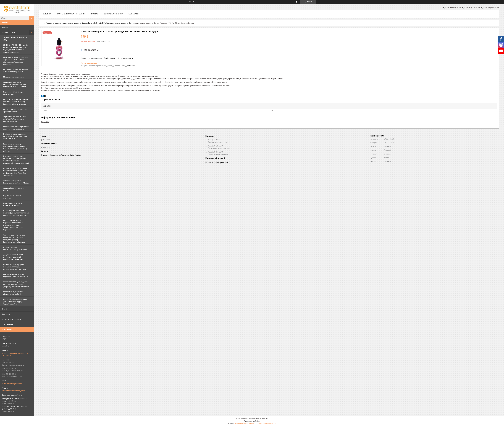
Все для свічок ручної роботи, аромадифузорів (15, 110)
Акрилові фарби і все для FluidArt (13, 189)
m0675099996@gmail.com (12, 383)
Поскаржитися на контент (245, 423)
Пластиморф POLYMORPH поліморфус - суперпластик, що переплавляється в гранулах (16, 212)
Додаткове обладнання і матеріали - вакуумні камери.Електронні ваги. (13, 256)
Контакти (133, 14)
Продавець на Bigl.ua (252, 421)
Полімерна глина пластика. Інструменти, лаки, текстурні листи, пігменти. (15, 136)
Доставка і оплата (113, 14)
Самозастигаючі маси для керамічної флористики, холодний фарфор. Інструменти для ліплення (14, 238)
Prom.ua (265, 419)
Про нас (94, 14)
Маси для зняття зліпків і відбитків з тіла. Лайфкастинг (15, 275)
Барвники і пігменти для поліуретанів (13, 93)
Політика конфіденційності (266, 423)
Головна (46, 14)
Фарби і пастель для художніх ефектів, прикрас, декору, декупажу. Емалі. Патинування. (16, 284)
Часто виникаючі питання (71, 14)
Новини (5, 27)
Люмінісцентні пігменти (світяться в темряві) (13, 204)
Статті (4, 309)
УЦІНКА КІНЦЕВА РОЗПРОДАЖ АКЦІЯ (15, 38)
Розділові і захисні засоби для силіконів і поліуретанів (15, 70)
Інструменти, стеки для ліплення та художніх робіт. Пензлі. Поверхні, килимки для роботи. (15, 147)
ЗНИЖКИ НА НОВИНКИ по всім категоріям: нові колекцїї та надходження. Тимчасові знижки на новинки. (15, 48)
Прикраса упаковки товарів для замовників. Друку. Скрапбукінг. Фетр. (15, 301)
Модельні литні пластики (13, 77)
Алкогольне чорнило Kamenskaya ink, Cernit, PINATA (15, 181)
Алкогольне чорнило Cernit (121, 23)
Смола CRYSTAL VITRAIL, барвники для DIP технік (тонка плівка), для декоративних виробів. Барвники (13, 225)
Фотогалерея (7, 324)
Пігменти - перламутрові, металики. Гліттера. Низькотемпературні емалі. (15, 266)
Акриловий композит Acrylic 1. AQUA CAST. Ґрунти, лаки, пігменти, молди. (15, 119)
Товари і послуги (8, 32)
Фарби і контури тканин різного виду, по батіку (13, 292)
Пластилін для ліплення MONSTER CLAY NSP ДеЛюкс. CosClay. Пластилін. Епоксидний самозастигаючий (16, 159)
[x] (45, 96)
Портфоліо (6, 314)
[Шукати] (31, 18)
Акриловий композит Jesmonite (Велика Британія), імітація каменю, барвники (15, 84)
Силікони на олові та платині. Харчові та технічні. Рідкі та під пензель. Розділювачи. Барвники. (15, 60)
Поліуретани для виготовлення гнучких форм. (15, 248)
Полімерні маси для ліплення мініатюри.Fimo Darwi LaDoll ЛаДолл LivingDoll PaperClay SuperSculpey (15, 172)
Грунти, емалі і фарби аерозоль (12, 196)
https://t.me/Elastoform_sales (13, 390)
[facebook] (42, 96)
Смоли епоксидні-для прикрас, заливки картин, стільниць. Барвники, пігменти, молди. (15, 101)
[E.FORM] (17, 9)
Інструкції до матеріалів (11, 319)
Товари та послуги (53, 23)
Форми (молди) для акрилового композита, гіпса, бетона (16, 127)
